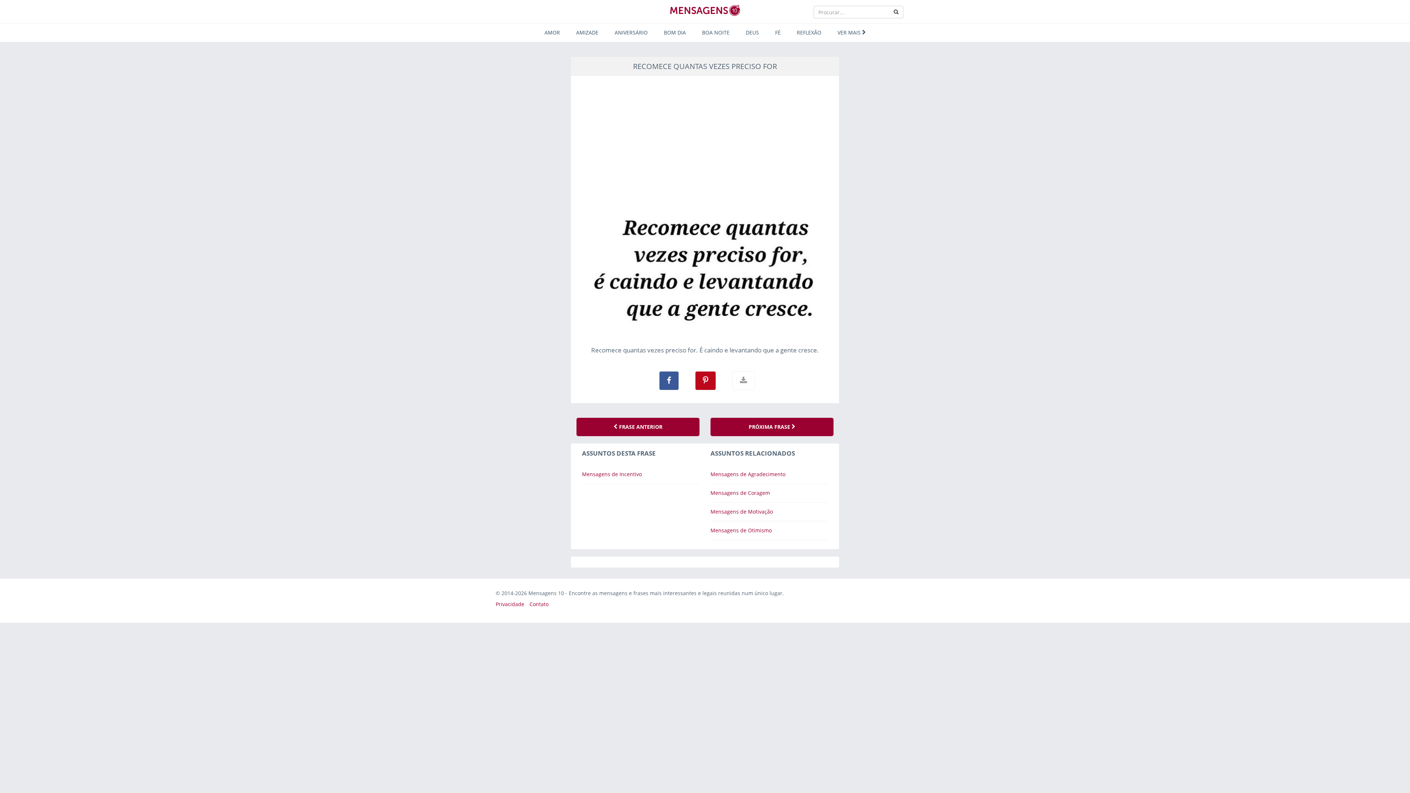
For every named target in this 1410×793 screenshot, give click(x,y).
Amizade (587, 32)
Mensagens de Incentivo (612, 474)
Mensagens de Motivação (742, 511)
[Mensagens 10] (705, 10)
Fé (778, 32)
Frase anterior (640, 426)
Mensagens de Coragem (740, 492)
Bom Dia (675, 32)
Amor (552, 32)
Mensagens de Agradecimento (748, 474)
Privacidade (510, 604)
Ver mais (850, 32)
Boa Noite (716, 32)
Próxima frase (770, 426)
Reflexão (809, 32)
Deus (752, 32)
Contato (539, 604)
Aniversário (631, 32)
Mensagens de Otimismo (741, 530)
